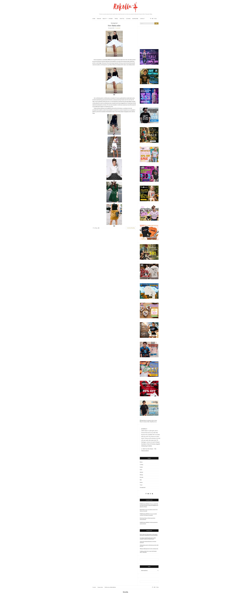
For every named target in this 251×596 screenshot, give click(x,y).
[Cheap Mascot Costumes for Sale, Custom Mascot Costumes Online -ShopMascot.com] (149, 421)
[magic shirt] (149, 56)
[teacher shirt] (149, 154)
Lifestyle (141, 472)
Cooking (141, 464)
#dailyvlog (144, 446)
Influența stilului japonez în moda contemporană (149, 548)
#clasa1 (157, 442)
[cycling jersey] (149, 251)
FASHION (99, 18)
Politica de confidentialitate (110, 587)
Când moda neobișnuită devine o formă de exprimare (148, 542)
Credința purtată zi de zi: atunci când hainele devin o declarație (148, 552)
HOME (93, 18)
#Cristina (153, 444)
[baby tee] (149, 212)
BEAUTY (104, 18)
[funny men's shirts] (149, 115)
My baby (141, 477)
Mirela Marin (142, 509)
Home (141, 469)
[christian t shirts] (149, 407)
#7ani (148, 444)
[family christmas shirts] (149, 232)
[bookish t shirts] (149, 193)
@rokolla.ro (144, 428)
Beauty (141, 462)
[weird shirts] (149, 173)
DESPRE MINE (135, 18)
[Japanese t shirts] (149, 368)
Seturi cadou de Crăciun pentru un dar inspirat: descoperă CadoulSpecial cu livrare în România (149, 535)
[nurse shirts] (149, 310)
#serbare (143, 444)
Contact (94, 587)
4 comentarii (117, 28)
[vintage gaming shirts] (149, 349)
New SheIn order (114, 26)
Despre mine (100, 587)
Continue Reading (131, 227)
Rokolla (125, 592)
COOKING (128, 18)
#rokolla (149, 446)
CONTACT (142, 18)
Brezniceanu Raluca (143, 518)
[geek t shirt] (149, 76)
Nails (141, 479)
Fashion (141, 467)
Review (141, 482)
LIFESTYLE (122, 18)
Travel (141, 484)
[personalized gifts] (149, 388)
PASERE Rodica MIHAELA (144, 503)
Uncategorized (114, 23)
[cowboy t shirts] (149, 271)
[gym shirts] (149, 329)
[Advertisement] (149, 36)
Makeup (141, 474)
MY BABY (111, 18)
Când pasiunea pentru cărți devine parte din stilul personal (149, 546)
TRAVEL (116, 18)
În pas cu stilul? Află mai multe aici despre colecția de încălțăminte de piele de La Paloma (149, 505)
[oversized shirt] (149, 134)
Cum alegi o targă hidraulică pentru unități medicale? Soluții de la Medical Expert (148, 538)
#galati (158, 444)
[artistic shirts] (149, 95)
